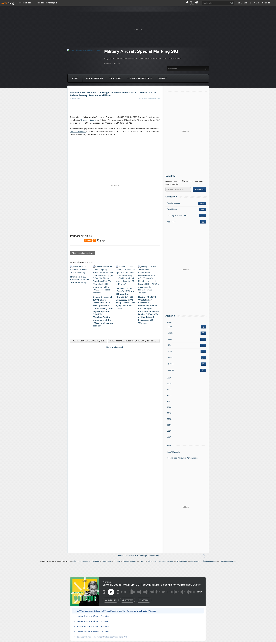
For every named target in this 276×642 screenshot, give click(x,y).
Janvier (171, 370)
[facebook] (187, 2)
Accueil (75, 78)
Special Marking (94, 78)
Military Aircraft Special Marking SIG (141, 51)
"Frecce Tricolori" (88, 120)
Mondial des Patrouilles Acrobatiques (182, 458)
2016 (169, 431)
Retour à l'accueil (114, 347)
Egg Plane (171, 222)
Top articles (106, 561)
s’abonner (112, 600)
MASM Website (173, 452)
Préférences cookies (227, 561)
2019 (169, 413)
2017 (169, 425)
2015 (169, 437)
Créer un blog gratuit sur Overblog (85, 561)
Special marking (173, 203)
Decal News (115, 78)
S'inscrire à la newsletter (83, 253)
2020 (169, 407)
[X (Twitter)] (192, 2)
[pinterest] (196, 2)
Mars (170, 358)
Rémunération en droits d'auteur (160, 561)
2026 (169, 322)
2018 (169, 419)
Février (171, 364)
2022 (169, 395)
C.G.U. (142, 561)
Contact (162, 78)
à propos (145, 600)
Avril (170, 351)
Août (170, 327)
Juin (170, 339)
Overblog (155, 555)
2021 (169, 401)
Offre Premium (181, 561)
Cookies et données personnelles (203, 561)
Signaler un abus (130, 561)
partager (129, 600)
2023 (169, 389)
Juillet (170, 333)
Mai (169, 345)
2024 (169, 383)
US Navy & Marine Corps (139, 78)
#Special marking (154, 98)
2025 (169, 378)
